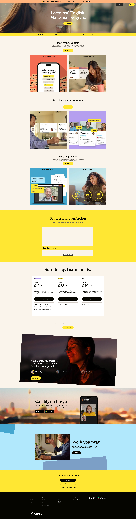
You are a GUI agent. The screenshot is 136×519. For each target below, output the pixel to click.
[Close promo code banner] (133, 1)
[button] (43, 372)
